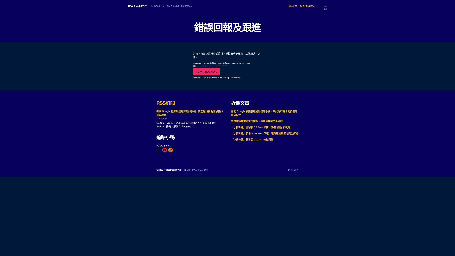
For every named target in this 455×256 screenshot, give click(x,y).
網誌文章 (293, 6)
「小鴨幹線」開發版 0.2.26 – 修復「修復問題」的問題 (261, 127)
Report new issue (206, 71)
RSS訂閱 (165, 102)
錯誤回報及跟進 (307, 6)
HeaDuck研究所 (137, 5)
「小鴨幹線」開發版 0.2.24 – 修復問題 (252, 139)
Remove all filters (222, 66)
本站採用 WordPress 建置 (196, 169)
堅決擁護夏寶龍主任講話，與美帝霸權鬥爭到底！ (258, 121)
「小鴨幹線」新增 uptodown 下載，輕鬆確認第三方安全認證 (264, 133)
